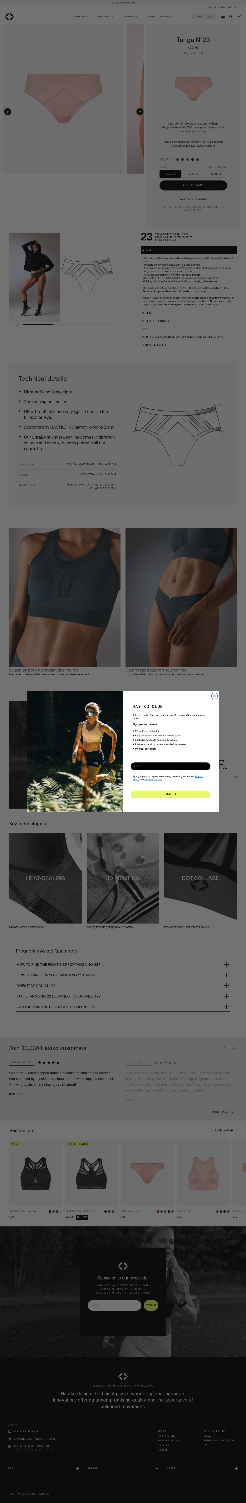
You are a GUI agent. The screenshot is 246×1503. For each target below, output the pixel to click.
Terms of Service (153, 780)
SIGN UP (170, 794)
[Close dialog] (214, 696)
